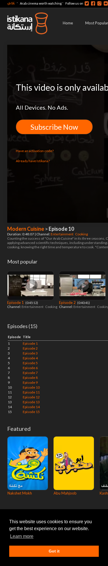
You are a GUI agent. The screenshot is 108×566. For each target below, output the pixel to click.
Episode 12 (31, 397)
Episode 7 (30, 373)
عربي (11, 2)
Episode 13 (31, 402)
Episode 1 (16, 302)
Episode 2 (68, 302)
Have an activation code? (35, 151)
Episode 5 (30, 363)
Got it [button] (54, 551)
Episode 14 (31, 407)
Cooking (81, 234)
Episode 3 (30, 353)
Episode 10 (31, 387)
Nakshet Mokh (19, 493)
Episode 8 (30, 377)
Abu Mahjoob (65, 493)
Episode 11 (31, 392)
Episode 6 (30, 368)
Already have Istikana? (33, 161)
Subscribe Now (54, 127)
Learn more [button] (21, 536)
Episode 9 (30, 382)
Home (68, 23)
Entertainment (62, 234)
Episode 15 (31, 412)
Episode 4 (30, 358)
